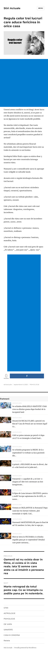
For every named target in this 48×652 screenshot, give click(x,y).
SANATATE (8, 630)
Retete (7, 641)
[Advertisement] (24, 83)
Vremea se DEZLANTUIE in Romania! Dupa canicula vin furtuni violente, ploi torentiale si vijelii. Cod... (29, 511)
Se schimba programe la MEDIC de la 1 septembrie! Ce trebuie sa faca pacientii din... (28, 453)
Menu (40, 8)
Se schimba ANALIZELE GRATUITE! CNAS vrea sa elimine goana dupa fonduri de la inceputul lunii (29, 409)
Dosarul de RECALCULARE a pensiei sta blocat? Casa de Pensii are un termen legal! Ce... (29, 424)
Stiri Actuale (12, 8)
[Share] (27, 376)
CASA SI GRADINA (12, 635)
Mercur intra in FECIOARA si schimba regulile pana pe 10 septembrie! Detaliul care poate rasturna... (28, 540)
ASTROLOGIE (9, 613)
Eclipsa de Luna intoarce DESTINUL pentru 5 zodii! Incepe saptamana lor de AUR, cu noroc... (30, 496)
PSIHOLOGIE (34, 384)
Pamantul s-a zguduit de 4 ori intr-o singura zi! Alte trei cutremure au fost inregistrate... (27, 482)
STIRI (6, 608)
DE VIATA (8, 624)
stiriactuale (8, 384)
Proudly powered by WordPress (25, 648)
